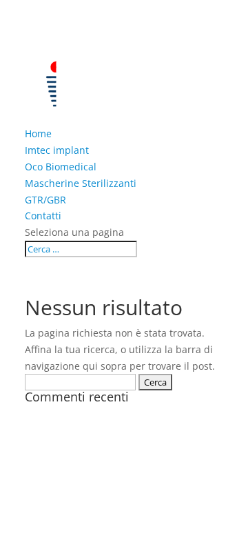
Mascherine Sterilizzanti (80, 183)
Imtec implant (57, 150)
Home (38, 133)
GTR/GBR (45, 199)
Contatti (43, 215)
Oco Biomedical (60, 166)
